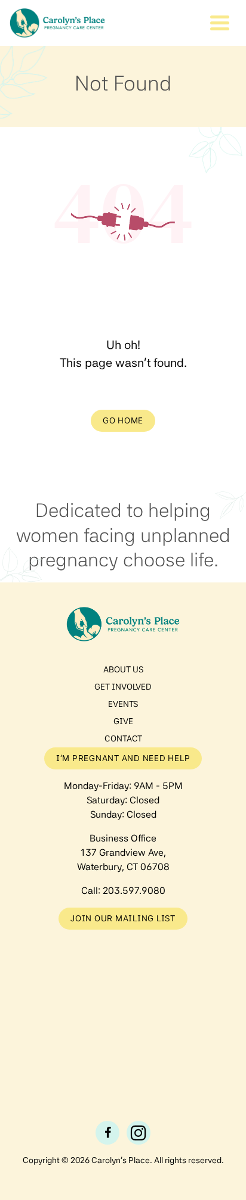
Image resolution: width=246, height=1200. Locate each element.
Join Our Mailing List (123, 918)
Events (123, 704)
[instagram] (138, 1133)
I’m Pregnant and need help (123, 758)
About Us (123, 669)
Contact (123, 738)
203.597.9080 (134, 890)
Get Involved (123, 686)
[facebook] (107, 1133)
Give (123, 721)
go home (123, 420)
